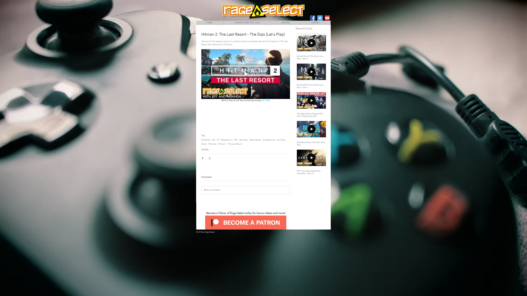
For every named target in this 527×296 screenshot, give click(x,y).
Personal (212, 144)
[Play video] (245, 74)
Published (205, 140)
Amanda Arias (269, 140)
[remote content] (245, 116)
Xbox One (243, 140)
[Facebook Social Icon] (312, 18)
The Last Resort (235, 144)
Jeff (213, 140)
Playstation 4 (226, 140)
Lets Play (205, 149)
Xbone (204, 144)
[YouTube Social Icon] (327, 18)
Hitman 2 (222, 144)
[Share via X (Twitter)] (209, 158)
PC (218, 140)
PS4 (236, 140)
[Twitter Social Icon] (320, 18)
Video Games (255, 140)
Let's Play (281, 140)
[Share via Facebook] (202, 158)
